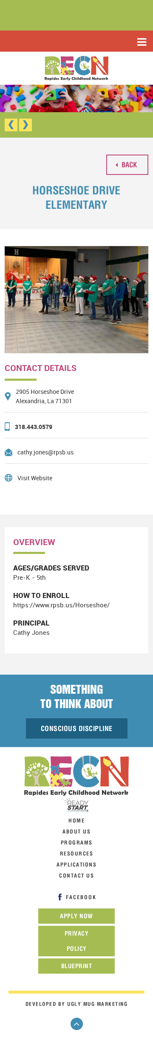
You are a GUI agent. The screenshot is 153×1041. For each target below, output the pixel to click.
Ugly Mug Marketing (97, 1004)
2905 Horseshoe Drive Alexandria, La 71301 (45, 396)
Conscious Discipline (77, 728)
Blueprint (76, 966)
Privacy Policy (77, 941)
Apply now (76, 916)
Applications (76, 864)
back (128, 164)
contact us (76, 875)
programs (77, 842)
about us (76, 831)
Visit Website (34, 478)
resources (77, 853)
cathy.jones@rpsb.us (45, 452)
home (76, 820)
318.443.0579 (33, 427)
